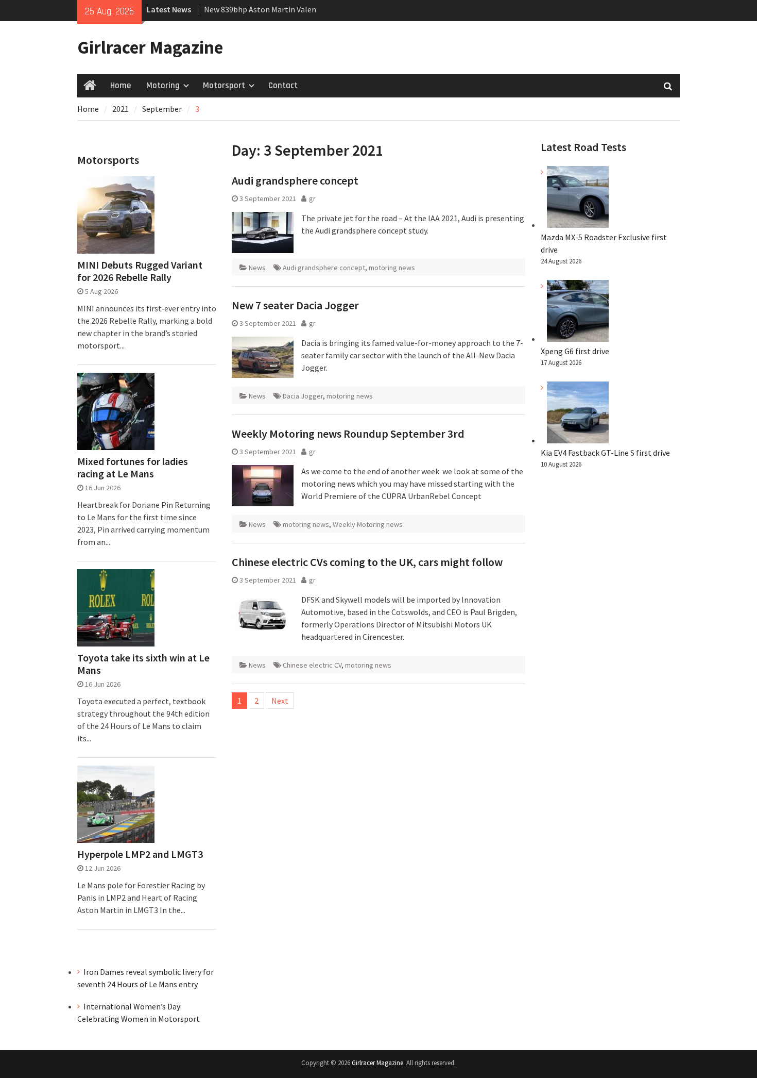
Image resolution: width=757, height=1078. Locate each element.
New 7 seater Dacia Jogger (295, 305)
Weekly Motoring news (368, 524)
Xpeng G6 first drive (575, 351)
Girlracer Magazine (150, 47)
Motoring (163, 85)
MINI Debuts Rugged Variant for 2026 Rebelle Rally (139, 271)
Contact (283, 85)
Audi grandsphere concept (295, 180)
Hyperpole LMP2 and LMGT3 (140, 854)
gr (312, 198)
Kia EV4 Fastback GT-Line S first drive (605, 452)
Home (120, 85)
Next (279, 700)
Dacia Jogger (303, 396)
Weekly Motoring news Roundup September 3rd (348, 433)
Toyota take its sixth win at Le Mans (143, 664)
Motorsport (224, 85)
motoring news (392, 267)
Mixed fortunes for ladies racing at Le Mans (132, 467)
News (257, 267)
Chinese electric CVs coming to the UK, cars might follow (367, 562)
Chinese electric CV (312, 665)
